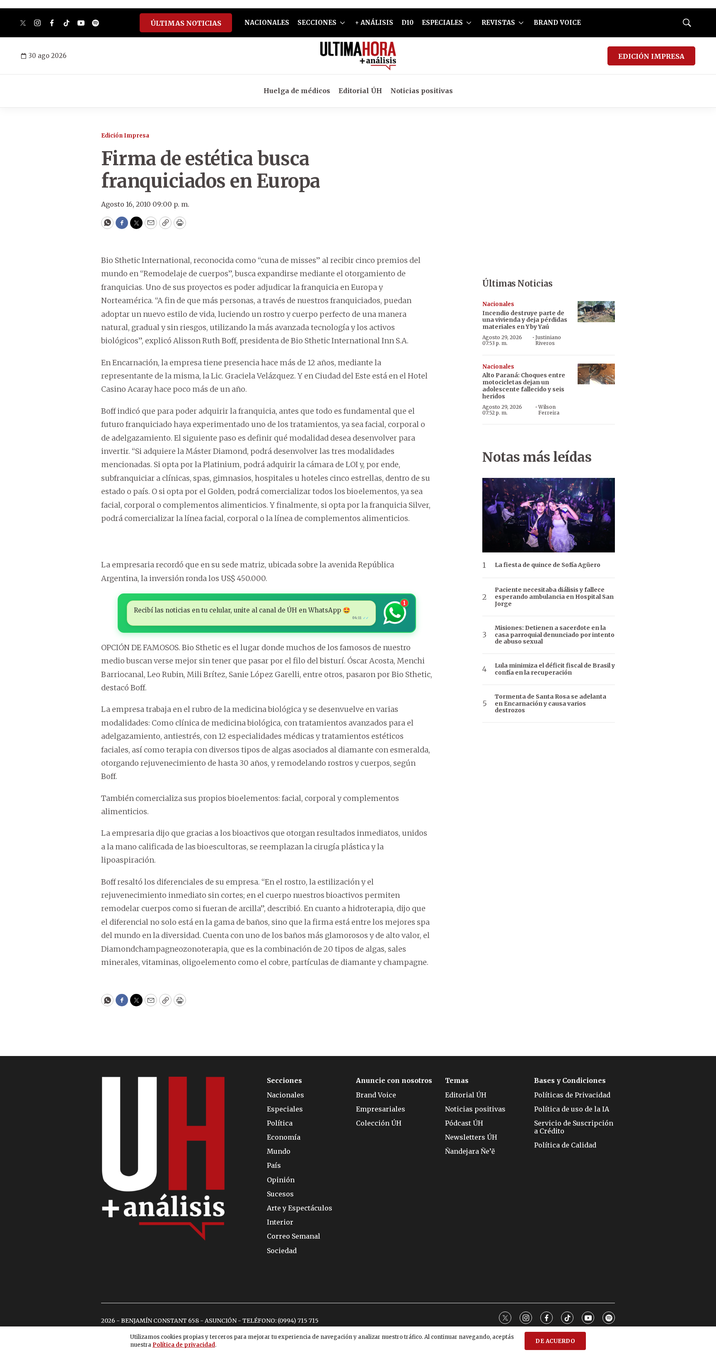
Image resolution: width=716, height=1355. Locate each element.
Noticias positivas (421, 91)
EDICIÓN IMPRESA (651, 56)
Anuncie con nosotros (394, 1081)
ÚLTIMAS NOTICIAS (185, 23)
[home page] (358, 55)
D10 (408, 23)
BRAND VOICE (557, 23)
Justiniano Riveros (548, 340)
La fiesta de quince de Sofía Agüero (547, 565)
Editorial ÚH (360, 91)
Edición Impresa (125, 135)
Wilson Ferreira (548, 410)
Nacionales (498, 304)
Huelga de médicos (297, 91)
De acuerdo (555, 1341)
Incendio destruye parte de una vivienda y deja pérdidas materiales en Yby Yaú (524, 320)
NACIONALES (266, 23)
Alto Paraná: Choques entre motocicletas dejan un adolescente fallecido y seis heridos (523, 385)
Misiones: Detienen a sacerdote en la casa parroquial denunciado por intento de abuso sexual (554, 634)
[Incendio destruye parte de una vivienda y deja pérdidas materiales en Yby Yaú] (596, 311)
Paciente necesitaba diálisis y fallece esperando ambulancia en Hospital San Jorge (554, 596)
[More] (342, 23)
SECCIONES (317, 23)
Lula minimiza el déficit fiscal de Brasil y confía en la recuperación (555, 669)
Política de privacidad (183, 1344)
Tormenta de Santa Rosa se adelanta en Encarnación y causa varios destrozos (550, 703)
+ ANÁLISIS (374, 23)
